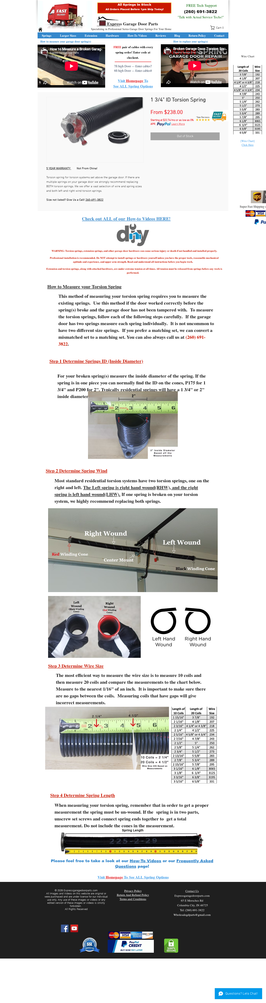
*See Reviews (203, 117)
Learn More (178, 124)
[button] (218, 28)
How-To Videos (145, 861)
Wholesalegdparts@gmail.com (192, 915)
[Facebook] (65, 928)
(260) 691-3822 (200, 11)
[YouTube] (74, 928)
